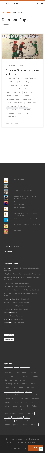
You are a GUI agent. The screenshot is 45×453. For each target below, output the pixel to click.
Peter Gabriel (10, 413)
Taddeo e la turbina (16, 316)
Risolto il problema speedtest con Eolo (26, 219)
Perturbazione (22, 410)
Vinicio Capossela (12, 425)
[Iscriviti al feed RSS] (11, 448)
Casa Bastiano (17, 439)
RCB (27, 417)
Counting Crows (11, 384)
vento (37, 421)
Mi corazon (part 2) (23, 283)
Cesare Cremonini (30, 376)
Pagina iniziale (6, 12)
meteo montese (11, 402)
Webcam (17, 185)
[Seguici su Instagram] (22, 448)
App (16, 369)
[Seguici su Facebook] (15, 448)
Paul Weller (32, 406)
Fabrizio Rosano (9, 293)
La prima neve (21, 306)
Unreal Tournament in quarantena (21, 286)
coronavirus (20, 380)
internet (8, 395)
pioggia (22, 413)
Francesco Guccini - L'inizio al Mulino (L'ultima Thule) (25, 214)
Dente (20, 387)
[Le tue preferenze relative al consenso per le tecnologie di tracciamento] (41, 449)
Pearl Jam (9, 410)
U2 (17, 421)
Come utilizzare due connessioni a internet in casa (24, 274)
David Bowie (10, 387)
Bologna (32, 372)
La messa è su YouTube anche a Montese (27, 290)
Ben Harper (9, 372)
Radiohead (17, 417)
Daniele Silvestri (28, 384)
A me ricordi (18, 230)
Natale (14, 406)
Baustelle (25, 369)
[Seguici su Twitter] (19, 448)
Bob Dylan (21, 372)
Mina (7, 406)
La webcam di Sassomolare (23, 191)
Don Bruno (30, 387)
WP (15, 442)
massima (35, 399)
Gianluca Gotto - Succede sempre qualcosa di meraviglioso (25, 197)
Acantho (8, 369)
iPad (16, 395)
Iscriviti (35, 448)
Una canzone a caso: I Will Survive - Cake (27, 225)
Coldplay (8, 380)
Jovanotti (33, 395)
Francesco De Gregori (14, 391)
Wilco (25, 425)
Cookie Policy (9, 339)
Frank (28, 391)
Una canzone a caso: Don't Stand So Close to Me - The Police (27, 203)
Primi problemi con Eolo (20, 309)
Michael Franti (27, 402)
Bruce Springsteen (12, 376)
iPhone (24, 395)
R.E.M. (7, 417)
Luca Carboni (10, 399)
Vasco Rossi (27, 421)
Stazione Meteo (19, 179)
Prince (30, 413)
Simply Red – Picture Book (20, 299)
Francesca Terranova (10, 277)
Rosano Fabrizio (9, 306)
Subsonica (9, 421)
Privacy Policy (9, 335)
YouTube (34, 425)
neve (22, 406)
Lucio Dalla (23, 399)
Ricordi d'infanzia (19, 208)
